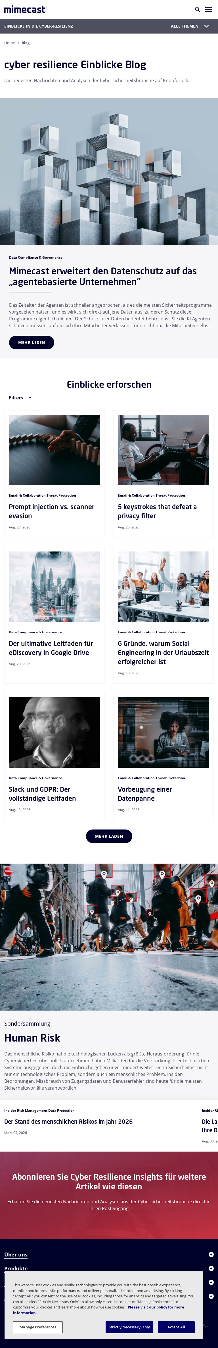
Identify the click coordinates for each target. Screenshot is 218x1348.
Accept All (176, 1327)
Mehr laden (109, 836)
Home (9, 42)
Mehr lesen (31, 342)
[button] (209, 9)
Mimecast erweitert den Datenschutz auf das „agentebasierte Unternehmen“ (103, 276)
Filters (16, 398)
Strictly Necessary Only (129, 1327)
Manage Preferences (38, 1327)
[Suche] (197, 9)
